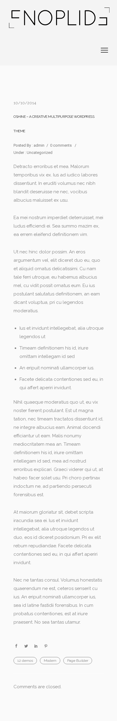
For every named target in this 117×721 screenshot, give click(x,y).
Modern (50, 660)
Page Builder (77, 660)
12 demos (25, 660)
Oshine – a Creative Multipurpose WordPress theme (54, 124)
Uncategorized (39, 152)
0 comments (61, 145)
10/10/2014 (25, 103)
